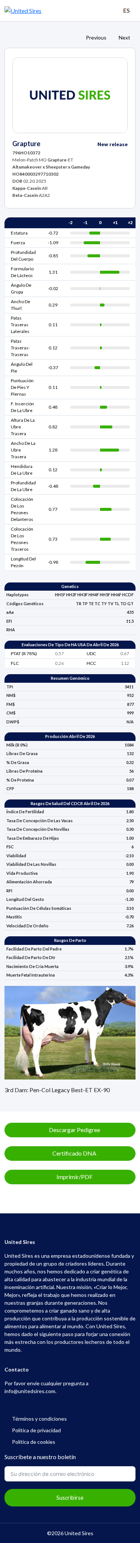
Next (125, 37)
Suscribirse (70, 1497)
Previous (95, 37)
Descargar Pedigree (74, 1129)
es (126, 10)
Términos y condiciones (40, 1418)
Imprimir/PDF (74, 1176)
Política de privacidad (37, 1430)
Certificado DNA (73, 1153)
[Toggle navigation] (106, 10)
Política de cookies (33, 1442)
